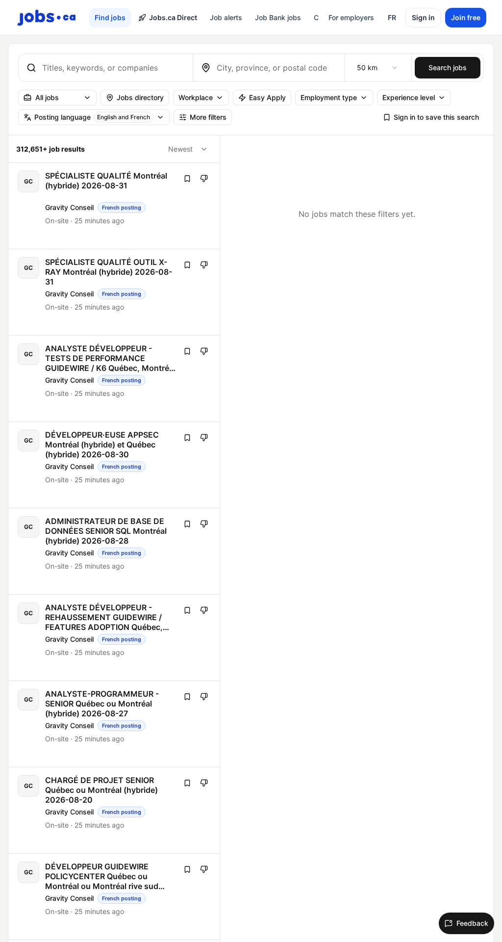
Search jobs (447, 67)
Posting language (92, 117)
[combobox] (113, 67)
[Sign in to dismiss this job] (204, 178)
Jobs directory (140, 97)
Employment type (329, 97)
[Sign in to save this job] (187, 178)
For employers (351, 17)
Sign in (423, 17)
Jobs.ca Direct (173, 17)
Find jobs (110, 17)
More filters (208, 117)
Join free (465, 17)
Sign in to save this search (436, 117)
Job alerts (226, 17)
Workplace (195, 97)
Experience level (408, 97)
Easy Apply (267, 97)
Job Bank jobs (278, 17)
